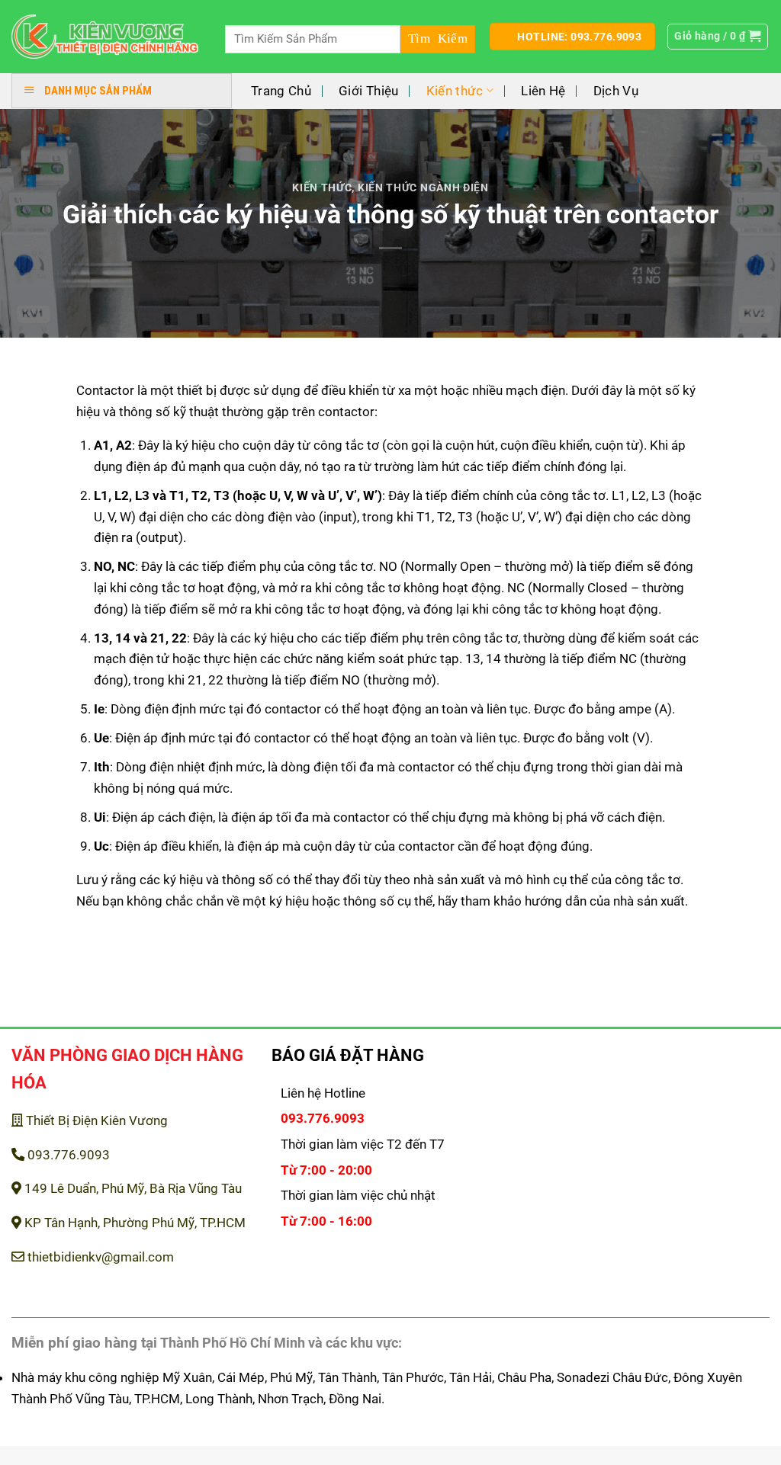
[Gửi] (437, 39)
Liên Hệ (543, 90)
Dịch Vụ (615, 90)
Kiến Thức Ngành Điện (423, 187)
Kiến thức (455, 90)
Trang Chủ (281, 90)
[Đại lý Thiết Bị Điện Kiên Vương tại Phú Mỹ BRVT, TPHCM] (104, 36)
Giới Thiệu (368, 90)
